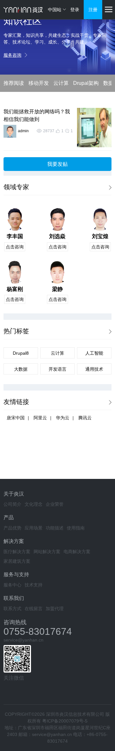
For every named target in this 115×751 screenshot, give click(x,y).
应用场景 (33, 527)
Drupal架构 (86, 83)
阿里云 (40, 417)
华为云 (62, 417)
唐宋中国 (16, 417)
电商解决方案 (77, 551)
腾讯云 (85, 417)
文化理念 (33, 504)
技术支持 (33, 584)
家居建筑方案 (17, 561)
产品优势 (12, 527)
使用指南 (76, 527)
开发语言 (57, 369)
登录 (74, 9)
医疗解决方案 (17, 551)
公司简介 (12, 504)
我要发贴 (57, 164)
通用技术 (94, 369)
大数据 (20, 369)
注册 (92, 9)
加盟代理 (55, 608)
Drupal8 (21, 353)
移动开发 (38, 83)
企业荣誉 (55, 504)
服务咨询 (12, 55)
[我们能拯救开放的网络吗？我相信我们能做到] (92, 127)
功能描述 (55, 527)
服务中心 (12, 584)
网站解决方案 (47, 551)
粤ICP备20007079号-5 (65, 720)
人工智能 (94, 353)
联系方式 (12, 608)
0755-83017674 (38, 631)
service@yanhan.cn (23, 639)
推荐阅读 (14, 83)
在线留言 (33, 608)
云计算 (61, 83)
